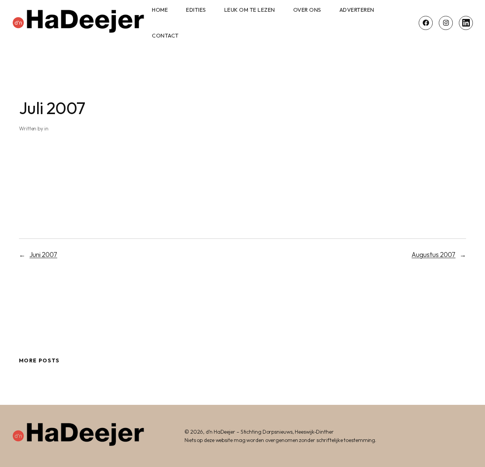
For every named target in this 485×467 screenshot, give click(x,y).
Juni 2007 (43, 255)
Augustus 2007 (433, 255)
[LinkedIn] (466, 23)
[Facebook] (426, 23)
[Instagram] (446, 23)
